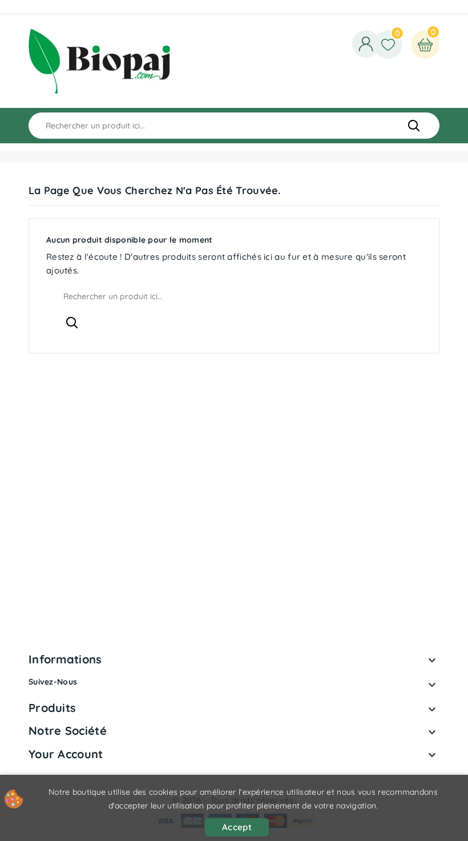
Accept (237, 827)
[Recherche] (413, 125)
